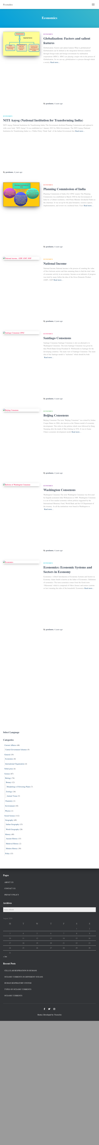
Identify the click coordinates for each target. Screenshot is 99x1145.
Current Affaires (10, 745)
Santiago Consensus (57, 338)
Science (7, 773)
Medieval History (12, 843)
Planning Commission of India (64, 189)
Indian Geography (12, 824)
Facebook (44, 1009)
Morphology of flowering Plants (18, 786)
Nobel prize (8, 768)
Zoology (9, 791)
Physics (8, 811)
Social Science (9, 815)
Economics (48, 34)
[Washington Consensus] (21, 484)
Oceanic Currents (13, 995)
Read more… (55, 62)
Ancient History (12, 838)
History (8, 834)
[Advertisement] (69, 83)
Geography (9, 820)
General (7, 754)
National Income (55, 263)
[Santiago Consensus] (21, 332)
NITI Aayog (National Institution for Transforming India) (43, 120)
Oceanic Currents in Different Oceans (23, 977)
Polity (7, 853)
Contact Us (9, 888)
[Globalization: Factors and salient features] (21, 44)
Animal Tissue (12, 796)
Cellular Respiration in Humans (20, 970)
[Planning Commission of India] (21, 194)
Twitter (49, 1009)
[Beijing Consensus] (21, 410)
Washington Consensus (59, 489)
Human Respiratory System (17, 983)
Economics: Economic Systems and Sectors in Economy (67, 569)
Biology (8, 778)
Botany (8, 782)
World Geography (12, 829)
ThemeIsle (58, 1014)
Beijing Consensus (56, 415)
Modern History (12, 848)
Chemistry (9, 801)
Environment (10, 806)
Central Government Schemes (16, 749)
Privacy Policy (11, 894)
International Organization (14, 764)
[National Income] (21, 258)
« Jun (5, 956)
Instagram (54, 1009)
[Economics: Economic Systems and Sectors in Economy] (21, 562)
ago (58, 103)
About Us (8, 882)
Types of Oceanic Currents (17, 989)
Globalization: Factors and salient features (66, 40)
